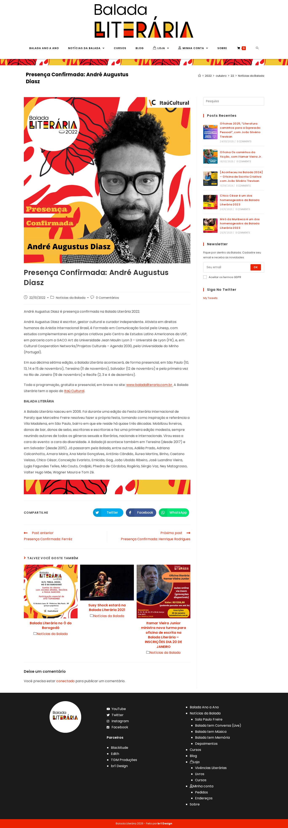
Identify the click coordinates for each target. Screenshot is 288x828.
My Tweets (210, 298)
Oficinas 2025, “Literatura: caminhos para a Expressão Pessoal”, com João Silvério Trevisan (240, 130)
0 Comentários (107, 298)
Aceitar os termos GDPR (225, 277)
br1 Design (119, 766)
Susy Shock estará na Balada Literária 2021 (107, 607)
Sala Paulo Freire (208, 719)
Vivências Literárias (211, 767)
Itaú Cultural (74, 391)
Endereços (204, 798)
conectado (65, 681)
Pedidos (201, 792)
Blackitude (119, 747)
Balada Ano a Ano (204, 707)
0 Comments (244, 141)
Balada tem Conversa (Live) (218, 725)
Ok (256, 267)
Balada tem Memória (212, 737)
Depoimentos (206, 743)
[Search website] (257, 48)
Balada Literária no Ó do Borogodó (51, 625)
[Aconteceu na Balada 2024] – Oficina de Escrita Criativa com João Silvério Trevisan (241, 176)
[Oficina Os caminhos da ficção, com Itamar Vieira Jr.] (210, 156)
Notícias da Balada (70, 298)
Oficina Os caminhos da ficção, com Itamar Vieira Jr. (241, 154)
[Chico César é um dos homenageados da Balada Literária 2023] (210, 202)
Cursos (195, 749)
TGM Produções (124, 759)
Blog (193, 755)
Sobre (195, 804)
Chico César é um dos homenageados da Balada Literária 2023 (239, 200)
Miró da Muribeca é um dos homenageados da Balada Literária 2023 (240, 223)
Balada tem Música (210, 731)
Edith (115, 753)
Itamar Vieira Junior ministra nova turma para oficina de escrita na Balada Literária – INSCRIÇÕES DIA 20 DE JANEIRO (163, 635)
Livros (199, 774)
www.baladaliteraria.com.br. (149, 384)
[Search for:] (233, 101)
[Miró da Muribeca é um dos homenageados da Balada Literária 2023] (210, 225)
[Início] (199, 76)
